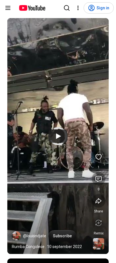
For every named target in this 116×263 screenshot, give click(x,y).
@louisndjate (34, 236)
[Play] (58, 136)
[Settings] (78, 8)
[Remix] (98, 223)
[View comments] (98, 179)
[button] (16, 235)
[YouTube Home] (32, 8)
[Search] (66, 8)
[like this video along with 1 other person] (98, 157)
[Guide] (8, 8)
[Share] (98, 201)
